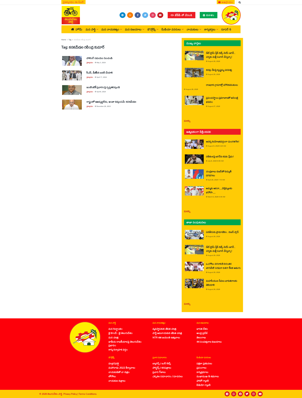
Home (63, 39)
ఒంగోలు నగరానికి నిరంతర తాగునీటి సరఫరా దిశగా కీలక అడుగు (223, 265)
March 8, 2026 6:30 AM (216, 196)
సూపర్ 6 (226, 29)
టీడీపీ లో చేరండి (183, 15)
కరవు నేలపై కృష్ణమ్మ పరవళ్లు (219, 69)
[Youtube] (260, 393)
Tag (70, 39)
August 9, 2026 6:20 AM (217, 145)
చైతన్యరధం (90, 62)
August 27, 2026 (214, 106)
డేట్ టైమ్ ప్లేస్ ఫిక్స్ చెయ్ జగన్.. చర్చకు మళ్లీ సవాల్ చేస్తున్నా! (220, 54)
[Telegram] (227, 393)
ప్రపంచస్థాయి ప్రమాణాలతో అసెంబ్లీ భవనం (222, 99)
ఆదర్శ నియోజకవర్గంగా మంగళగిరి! (222, 141)
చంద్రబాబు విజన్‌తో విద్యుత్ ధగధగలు (218, 173)
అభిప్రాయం (227, 2)
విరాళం (210, 15)
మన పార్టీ (91, 29)
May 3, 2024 (101, 62)
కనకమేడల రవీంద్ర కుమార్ (82, 39)
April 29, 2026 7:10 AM (216, 179)
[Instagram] (253, 393)
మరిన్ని (187, 120)
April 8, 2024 (101, 91)
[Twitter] (246, 393)
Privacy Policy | (71, 394)
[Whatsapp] (233, 393)
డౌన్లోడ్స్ (151, 29)
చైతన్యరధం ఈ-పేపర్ (73, 2)
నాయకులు (193, 29)
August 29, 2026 (214, 61)
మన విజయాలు (133, 29)
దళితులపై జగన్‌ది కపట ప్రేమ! (220, 156)
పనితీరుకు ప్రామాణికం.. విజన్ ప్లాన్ (222, 231)
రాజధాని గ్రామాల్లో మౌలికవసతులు (222, 84)
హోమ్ (79, 29)
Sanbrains (295, 394)
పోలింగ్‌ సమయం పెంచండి (99, 58)
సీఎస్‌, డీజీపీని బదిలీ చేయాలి (100, 72)
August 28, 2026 (192, 89)
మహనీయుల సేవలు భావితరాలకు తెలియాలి (221, 282)
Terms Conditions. (88, 394)
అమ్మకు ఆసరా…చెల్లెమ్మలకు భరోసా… (219, 190)
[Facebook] (240, 393)
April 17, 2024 (102, 77)
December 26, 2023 (104, 106)
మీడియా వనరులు (171, 29)
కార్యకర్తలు (209, 29)
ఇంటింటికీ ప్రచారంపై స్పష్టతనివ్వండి (103, 87)
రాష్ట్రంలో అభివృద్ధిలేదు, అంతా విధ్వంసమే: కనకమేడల (111, 101)
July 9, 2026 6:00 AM (216, 160)
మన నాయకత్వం (110, 29)
